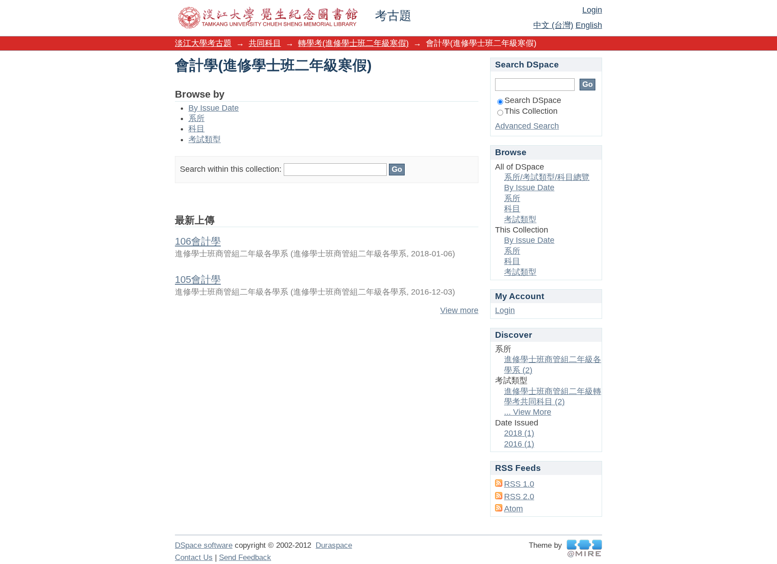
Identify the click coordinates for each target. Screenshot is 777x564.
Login (592, 9)
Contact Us (194, 557)
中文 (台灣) (553, 25)
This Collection (531, 111)
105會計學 (198, 279)
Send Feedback (245, 557)
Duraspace (334, 545)
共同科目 (265, 43)
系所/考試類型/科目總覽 (546, 177)
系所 (196, 118)
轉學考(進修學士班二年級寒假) (353, 43)
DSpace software (203, 545)
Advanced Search (527, 125)
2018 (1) (519, 433)
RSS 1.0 (519, 483)
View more (459, 310)
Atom (513, 508)
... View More (527, 411)
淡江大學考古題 (203, 43)
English (589, 25)
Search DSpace (533, 100)
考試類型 (204, 139)
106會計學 (198, 241)
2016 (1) (519, 443)
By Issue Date (213, 107)
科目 (196, 128)
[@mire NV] (584, 548)
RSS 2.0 (519, 496)
